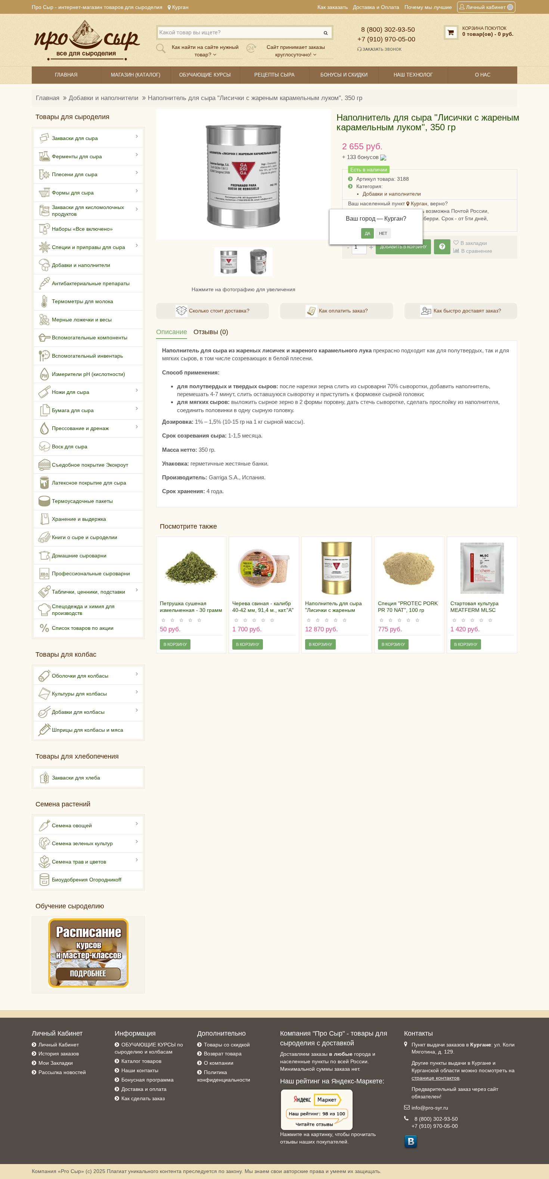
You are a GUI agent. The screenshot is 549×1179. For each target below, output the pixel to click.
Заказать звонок (381, 49)
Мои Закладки (55, 1063)
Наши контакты (139, 1070)
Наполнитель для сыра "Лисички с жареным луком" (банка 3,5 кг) (333, 610)
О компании (218, 1063)
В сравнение (476, 251)
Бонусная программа (147, 1080)
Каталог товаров (141, 1061)
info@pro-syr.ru (430, 1108)
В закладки (473, 243)
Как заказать (332, 7)
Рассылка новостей (62, 1072)
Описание (171, 332)
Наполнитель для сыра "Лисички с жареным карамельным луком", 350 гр (255, 98)
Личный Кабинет (58, 1045)
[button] (166, 174)
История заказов (58, 1054)
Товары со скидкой (227, 1045)
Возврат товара (223, 1054)
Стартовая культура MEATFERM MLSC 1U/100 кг (474, 610)
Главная (47, 98)
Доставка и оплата (144, 1089)
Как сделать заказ (143, 1098)
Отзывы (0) (210, 332)
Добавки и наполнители (104, 98)
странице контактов (435, 1078)
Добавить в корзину (403, 247)
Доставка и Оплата (376, 7)
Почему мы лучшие (428, 7)
